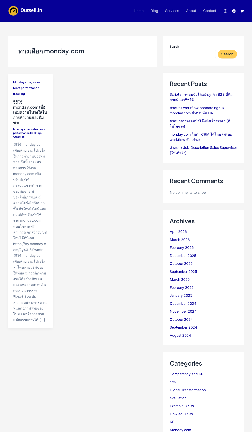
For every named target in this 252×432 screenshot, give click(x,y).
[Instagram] (225, 11)
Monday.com (22, 82)
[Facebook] (234, 11)
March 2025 (180, 280)
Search (174, 46)
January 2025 (181, 296)
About (191, 11)
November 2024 (183, 312)
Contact (209, 11)
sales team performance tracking (27, 88)
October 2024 (181, 319)
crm (173, 382)
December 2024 (183, 303)
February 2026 (182, 248)
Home (139, 11)
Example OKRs (182, 406)
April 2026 (178, 232)
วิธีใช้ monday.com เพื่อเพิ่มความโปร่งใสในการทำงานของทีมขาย (30, 112)
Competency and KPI (187, 374)
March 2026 (180, 240)
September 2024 (183, 327)
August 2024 (180, 335)
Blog (154, 11)
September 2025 (183, 272)
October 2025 (181, 264)
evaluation (178, 398)
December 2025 (183, 256)
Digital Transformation (188, 390)
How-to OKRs (181, 414)
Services (172, 11)
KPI (172, 422)
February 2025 (182, 288)
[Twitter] (242, 11)
